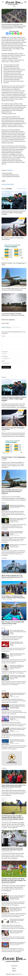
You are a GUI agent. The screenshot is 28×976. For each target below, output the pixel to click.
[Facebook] (7, 33)
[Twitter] (10, 33)
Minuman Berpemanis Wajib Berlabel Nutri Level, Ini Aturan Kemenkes (17, 943)
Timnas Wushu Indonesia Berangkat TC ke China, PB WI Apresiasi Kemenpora (14, 786)
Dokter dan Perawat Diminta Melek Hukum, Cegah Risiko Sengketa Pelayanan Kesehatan (17, 897)
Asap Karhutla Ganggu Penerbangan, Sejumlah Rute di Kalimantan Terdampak (13, 314)
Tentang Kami (14, 965)
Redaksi (14, 968)
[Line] (18, 33)
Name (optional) (5, 351)
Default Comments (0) (6, 327)
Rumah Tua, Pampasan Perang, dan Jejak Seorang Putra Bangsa (17, 654)
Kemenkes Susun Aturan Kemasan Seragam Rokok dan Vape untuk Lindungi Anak (17, 920)
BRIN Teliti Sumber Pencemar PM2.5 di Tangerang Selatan (18, 545)
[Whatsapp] (12, 33)
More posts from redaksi (8, 184)
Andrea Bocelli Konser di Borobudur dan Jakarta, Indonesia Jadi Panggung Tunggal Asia (18, 717)
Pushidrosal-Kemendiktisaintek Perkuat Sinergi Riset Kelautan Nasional (16, 533)
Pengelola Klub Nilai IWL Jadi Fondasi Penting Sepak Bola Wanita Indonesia (12, 849)
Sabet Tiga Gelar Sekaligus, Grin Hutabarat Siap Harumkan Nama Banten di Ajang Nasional (17, 666)
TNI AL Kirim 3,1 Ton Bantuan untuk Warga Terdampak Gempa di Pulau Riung (13, 596)
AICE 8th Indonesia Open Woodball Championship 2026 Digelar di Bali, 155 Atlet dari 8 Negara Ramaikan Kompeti (12, 817)
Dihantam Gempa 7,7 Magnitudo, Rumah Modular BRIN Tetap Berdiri (17, 506)
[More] (21, 33)
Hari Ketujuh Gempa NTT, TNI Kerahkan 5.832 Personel (13, 428)
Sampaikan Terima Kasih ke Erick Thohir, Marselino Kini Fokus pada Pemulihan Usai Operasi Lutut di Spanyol (14, 880)
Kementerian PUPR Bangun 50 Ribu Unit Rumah (10, 176)
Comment (3, 336)
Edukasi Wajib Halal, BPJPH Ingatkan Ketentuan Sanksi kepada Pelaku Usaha (18, 694)
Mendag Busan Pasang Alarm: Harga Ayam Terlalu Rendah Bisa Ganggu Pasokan (17, 729)
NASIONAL (10, 170)
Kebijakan (14, 970)
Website (3, 361)
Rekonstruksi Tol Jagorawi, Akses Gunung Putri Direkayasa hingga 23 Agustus (17, 741)
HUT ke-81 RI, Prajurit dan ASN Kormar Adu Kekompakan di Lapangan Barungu (18, 631)
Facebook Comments (16, 327)
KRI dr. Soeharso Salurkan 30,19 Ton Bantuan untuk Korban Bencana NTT (12, 576)
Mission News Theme (10, 974)
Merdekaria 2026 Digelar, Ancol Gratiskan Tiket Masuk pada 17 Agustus (16, 643)
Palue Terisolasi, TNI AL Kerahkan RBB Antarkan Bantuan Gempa (13, 622)
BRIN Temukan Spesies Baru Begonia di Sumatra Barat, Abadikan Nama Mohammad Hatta (18, 519)
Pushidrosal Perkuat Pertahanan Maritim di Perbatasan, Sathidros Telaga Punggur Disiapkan (14, 398)
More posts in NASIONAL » (21, 188)
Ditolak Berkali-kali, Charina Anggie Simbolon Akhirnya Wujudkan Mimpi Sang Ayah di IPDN (17, 677)
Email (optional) (5, 356)
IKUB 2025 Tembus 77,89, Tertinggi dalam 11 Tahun (13, 458)
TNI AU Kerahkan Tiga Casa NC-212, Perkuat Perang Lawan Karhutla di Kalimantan (12, 491)
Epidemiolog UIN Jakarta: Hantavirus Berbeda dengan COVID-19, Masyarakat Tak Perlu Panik (18, 909)
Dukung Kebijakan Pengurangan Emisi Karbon (10, 174)
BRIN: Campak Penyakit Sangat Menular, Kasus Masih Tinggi (16, 931)
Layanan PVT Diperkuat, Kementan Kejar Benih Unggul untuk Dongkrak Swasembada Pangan (17, 706)
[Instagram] (15, 33)
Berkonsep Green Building (7, 173)
